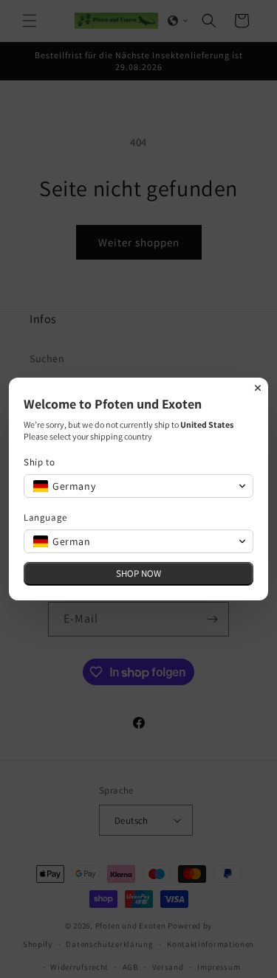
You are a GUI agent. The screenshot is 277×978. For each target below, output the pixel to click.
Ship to (39, 462)
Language (45, 517)
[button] (138, 486)
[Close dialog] (257, 388)
